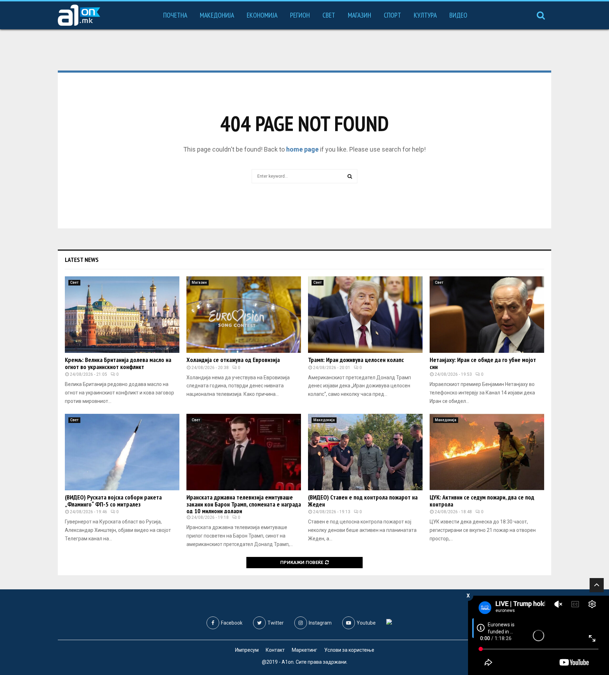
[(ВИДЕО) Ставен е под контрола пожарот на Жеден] (365, 452)
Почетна (175, 15)
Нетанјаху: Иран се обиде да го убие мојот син (483, 363)
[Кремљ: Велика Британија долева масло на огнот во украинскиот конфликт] (122, 314)
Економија (262, 15)
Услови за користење (349, 650)
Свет (328, 15)
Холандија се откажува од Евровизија (233, 360)
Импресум (247, 650)
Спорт (392, 15)
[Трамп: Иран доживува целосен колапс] (365, 314)
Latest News (82, 260)
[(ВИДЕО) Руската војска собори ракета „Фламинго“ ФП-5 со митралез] (122, 452)
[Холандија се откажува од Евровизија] (243, 314)
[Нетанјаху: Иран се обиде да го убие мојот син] (487, 314)
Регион (300, 15)
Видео (458, 15)
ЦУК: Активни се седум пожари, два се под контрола (482, 500)
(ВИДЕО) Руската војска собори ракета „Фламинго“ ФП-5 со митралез (113, 500)
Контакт (275, 650)
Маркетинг (304, 650)
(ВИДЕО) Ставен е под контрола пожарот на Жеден (363, 500)
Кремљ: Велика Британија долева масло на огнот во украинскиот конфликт (118, 363)
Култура (425, 15)
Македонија (217, 15)
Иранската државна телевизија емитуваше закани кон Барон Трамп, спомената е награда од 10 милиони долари (243, 504)
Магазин (359, 15)
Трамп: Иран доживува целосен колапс (356, 360)
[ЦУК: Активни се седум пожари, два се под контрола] (487, 452)
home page (302, 149)
